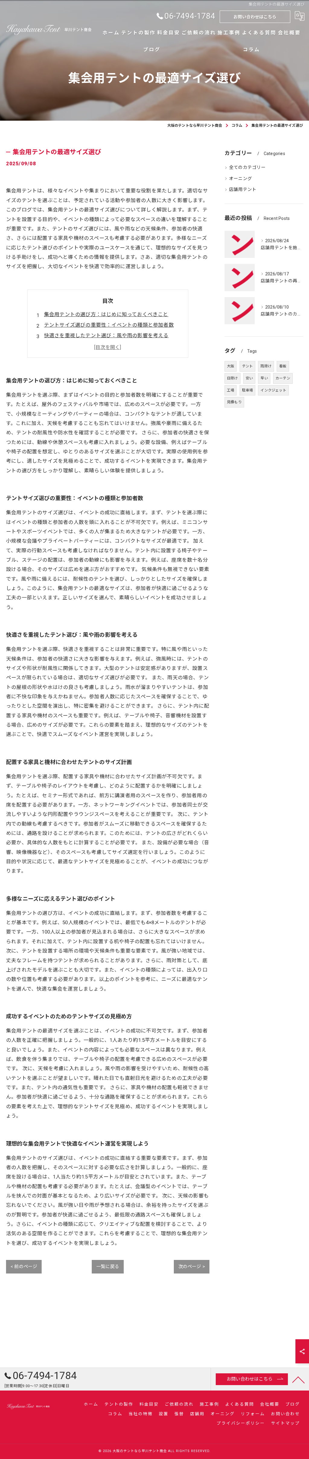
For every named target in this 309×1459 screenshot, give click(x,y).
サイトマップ (285, 1423)
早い (264, 378)
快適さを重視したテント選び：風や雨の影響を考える (106, 335)
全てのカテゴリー (247, 167)
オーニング (240, 178)
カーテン (283, 378)
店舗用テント (242, 189)
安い (249, 378)
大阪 (230, 366)
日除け (232, 378)
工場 (230, 390)
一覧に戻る (107, 1266)
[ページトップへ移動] (298, 1379)
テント (247, 366)
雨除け (266, 366)
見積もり (234, 402)
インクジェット (273, 390)
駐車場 (247, 390)
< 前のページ (24, 1266)
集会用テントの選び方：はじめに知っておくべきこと (106, 314)
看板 (282, 366)
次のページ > (191, 1266)
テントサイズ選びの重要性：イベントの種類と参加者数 (109, 325)
